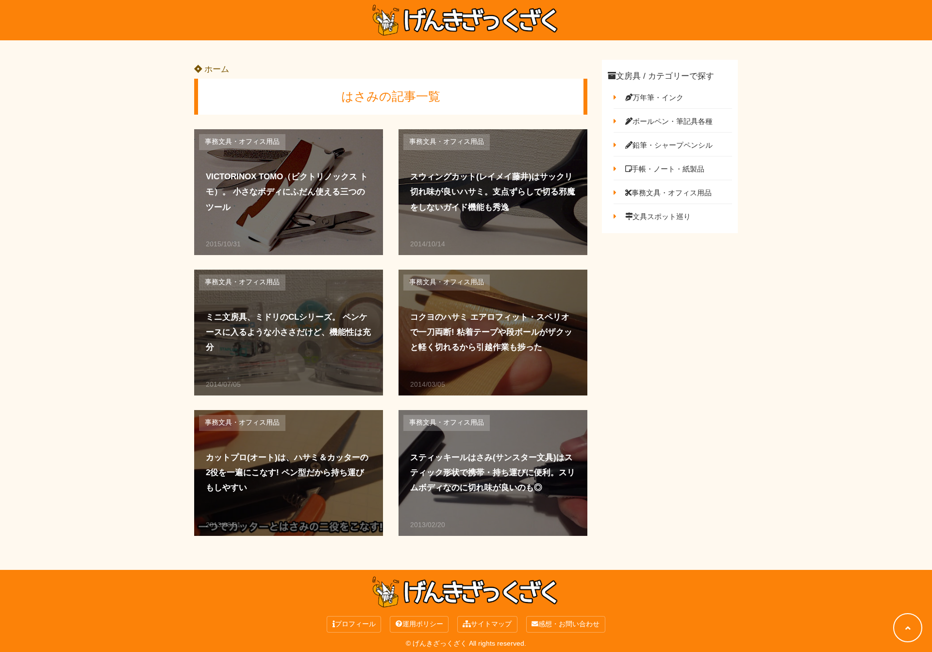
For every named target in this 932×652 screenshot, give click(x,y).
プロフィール (355, 624)
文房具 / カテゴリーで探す (665, 76)
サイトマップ (491, 624)
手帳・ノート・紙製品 (668, 169)
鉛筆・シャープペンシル (672, 145)
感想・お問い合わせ (568, 624)
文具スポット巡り (661, 216)
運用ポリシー (422, 624)
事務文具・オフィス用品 (242, 141)
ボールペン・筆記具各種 (672, 121)
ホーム (215, 69)
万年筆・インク (657, 97)
